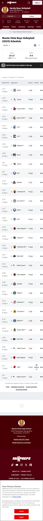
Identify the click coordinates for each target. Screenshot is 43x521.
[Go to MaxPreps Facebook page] (30, 465)
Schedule (6, 27)
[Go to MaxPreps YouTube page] (17, 465)
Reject (22, 517)
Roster (14, 27)
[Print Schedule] (35, 45)
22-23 (5, 45)
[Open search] (29, 2)
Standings (21, 27)
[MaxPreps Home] (11, 2)
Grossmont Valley (32, 58)
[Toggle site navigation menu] (2, 2)
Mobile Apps (26, 471)
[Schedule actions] (39, 45)
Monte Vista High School (21, 428)
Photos (38, 27)
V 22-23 (10, 16)
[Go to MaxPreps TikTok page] (12, 465)
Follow (31, 16)
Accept (21, 511)
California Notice (28, 478)
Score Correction (31, 387)
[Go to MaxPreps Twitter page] (26, 465)
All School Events (21, 389)
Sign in (37, 3)
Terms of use (14, 478)
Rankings (31, 27)
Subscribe (15, 475)
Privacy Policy (26, 475)
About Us (15, 471)
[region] (21, 500)
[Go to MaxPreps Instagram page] (21, 465)
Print (7, 387)
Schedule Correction (17, 387)
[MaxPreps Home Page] (10, 31)
